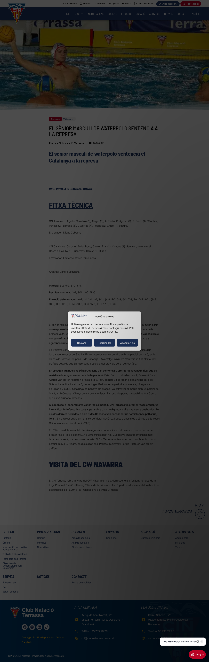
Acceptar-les (127, 342)
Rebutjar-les (104, 342)
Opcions (81, 342)
